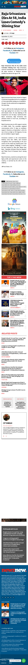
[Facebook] (2, 43)
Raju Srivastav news (20, 190)
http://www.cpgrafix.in (7, 425)
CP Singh (11, 33)
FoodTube (4, 379)
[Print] (20, 43)
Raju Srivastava (5, 192)
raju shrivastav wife (21, 186)
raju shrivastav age (15, 185)
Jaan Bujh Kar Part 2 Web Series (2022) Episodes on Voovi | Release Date (20, 405)
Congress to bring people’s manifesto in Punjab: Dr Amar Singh (17, 293)
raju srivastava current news (18, 192)
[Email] (16, 43)
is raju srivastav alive (7, 183)
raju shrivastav (5, 185)
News (12, 287)
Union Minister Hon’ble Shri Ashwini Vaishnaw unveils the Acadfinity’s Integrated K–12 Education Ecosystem (17, 323)
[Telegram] (23, 43)
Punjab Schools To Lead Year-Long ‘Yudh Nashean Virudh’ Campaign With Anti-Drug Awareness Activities (18, 283)
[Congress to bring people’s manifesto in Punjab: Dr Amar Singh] (5, 294)
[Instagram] (5, 597)
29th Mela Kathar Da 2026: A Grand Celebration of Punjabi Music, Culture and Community (17, 303)
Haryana (3, 387)
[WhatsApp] (9, 43)
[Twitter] (6, 43)
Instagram (20, 48)
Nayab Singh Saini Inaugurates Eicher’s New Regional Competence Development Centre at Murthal (13, 384)
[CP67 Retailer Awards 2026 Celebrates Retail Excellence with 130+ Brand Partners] (5, 313)
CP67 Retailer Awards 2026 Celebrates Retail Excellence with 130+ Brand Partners (17, 313)
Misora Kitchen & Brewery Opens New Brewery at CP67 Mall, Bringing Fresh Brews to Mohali (12, 376)
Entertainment (15, 307)
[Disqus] (14, 460)
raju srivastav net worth (8, 190)
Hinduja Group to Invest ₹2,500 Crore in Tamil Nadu (13, 390)
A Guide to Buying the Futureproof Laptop (7, 404)
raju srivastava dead (7, 194)
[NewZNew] (20, 7)
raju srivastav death (15, 188)
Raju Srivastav (5, 188)
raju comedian (16, 183)
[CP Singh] (2, 33)
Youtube (12, 53)
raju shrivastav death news (8, 186)
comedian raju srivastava (12, 181)
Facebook (6, 50)
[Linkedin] (13, 43)
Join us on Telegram (14, 62)
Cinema (15, 30)
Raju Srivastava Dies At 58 (19, 194)
